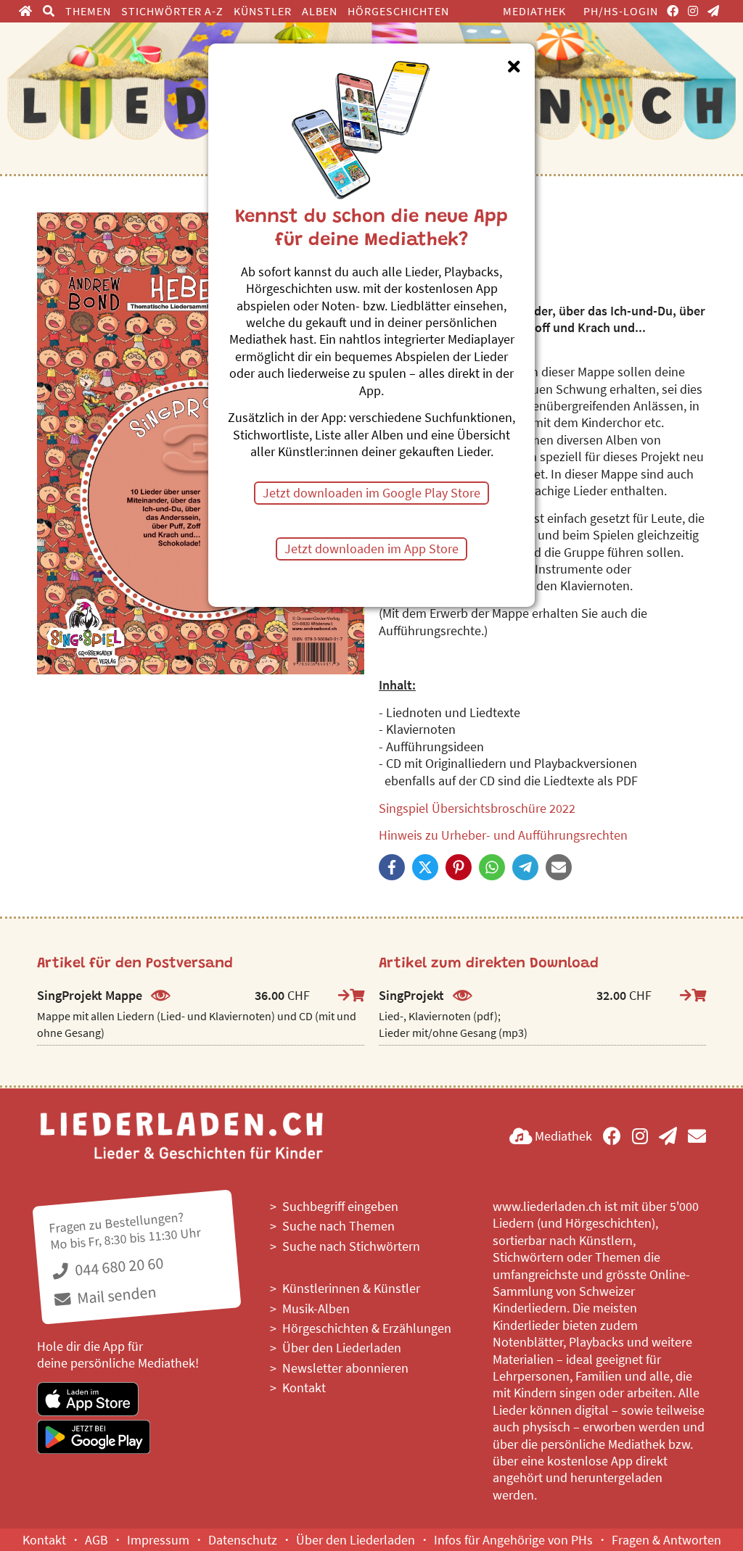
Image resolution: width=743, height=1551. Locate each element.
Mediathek (534, 11)
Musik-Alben (316, 1308)
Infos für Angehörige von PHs (513, 1539)
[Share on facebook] (392, 867)
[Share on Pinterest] (459, 867)
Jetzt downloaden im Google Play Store (371, 492)
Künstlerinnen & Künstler (351, 1288)
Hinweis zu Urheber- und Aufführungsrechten (503, 835)
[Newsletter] (713, 11)
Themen (88, 11)
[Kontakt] (697, 1136)
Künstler (263, 11)
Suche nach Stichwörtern (351, 1246)
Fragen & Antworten (666, 1539)
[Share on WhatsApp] (492, 867)
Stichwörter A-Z (172, 11)
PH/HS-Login (620, 11)
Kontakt (304, 1387)
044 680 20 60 (117, 1266)
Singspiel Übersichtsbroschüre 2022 (477, 808)
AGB (96, 1539)
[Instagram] (693, 11)
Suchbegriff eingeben (340, 1206)
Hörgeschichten (398, 11)
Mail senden (115, 1294)
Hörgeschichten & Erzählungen (366, 1328)
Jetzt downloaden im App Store (371, 548)
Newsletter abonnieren (345, 1368)
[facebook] (673, 11)
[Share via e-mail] (559, 867)
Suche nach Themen (338, 1225)
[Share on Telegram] (525, 867)
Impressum (158, 1539)
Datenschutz (242, 1539)
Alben (319, 11)
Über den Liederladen (341, 1347)
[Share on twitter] (425, 867)
